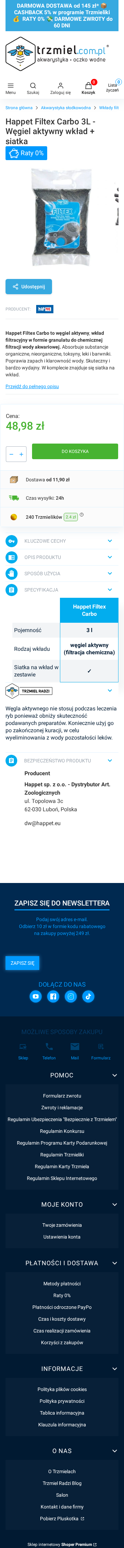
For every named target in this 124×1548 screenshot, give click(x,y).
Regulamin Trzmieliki (62, 1154)
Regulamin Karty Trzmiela (62, 1166)
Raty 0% (62, 1295)
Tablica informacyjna (62, 1413)
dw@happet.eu (42, 823)
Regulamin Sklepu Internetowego (62, 1178)
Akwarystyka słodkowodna (66, 107)
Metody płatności (62, 1283)
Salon (62, 1495)
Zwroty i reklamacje (62, 1107)
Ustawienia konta (62, 1237)
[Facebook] (53, 996)
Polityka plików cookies (62, 1389)
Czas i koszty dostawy (62, 1319)
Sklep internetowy (60, 1544)
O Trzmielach (62, 1471)
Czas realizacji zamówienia (62, 1330)
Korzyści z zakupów (62, 1342)
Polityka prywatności (62, 1401)
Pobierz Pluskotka (60, 1518)
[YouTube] (36, 996)
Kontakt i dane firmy (62, 1507)
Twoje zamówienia (62, 1225)
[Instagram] (71, 996)
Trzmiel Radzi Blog (62, 1483)
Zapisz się (22, 963)
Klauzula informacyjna (62, 1424)
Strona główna (19, 107)
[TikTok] (88, 996)
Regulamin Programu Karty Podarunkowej (62, 1143)
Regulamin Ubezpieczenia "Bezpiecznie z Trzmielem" (62, 1119)
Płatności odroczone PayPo (62, 1307)
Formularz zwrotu (62, 1096)
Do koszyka (75, 451)
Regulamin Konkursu (62, 1131)
